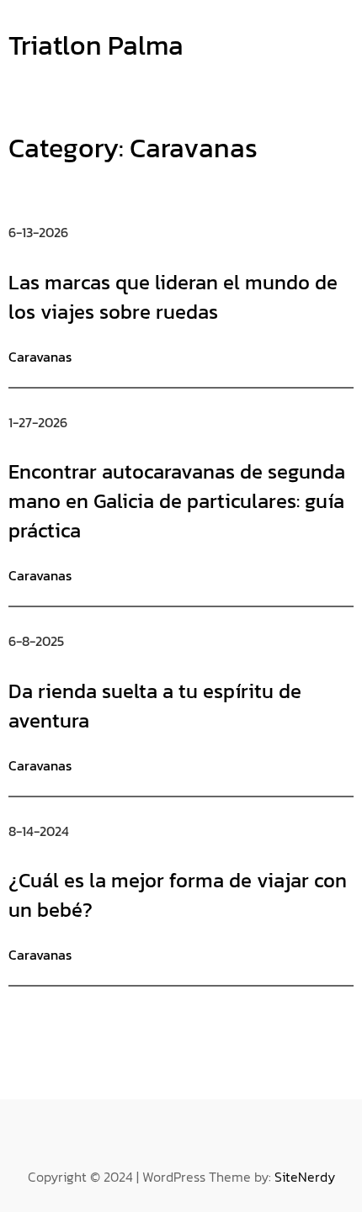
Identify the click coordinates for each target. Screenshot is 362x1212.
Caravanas (40, 357)
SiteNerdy (304, 1177)
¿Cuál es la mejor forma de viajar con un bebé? (177, 894)
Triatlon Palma (96, 45)
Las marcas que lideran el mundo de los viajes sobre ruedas (173, 296)
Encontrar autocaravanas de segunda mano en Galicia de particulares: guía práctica (176, 501)
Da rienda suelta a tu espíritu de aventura (154, 705)
